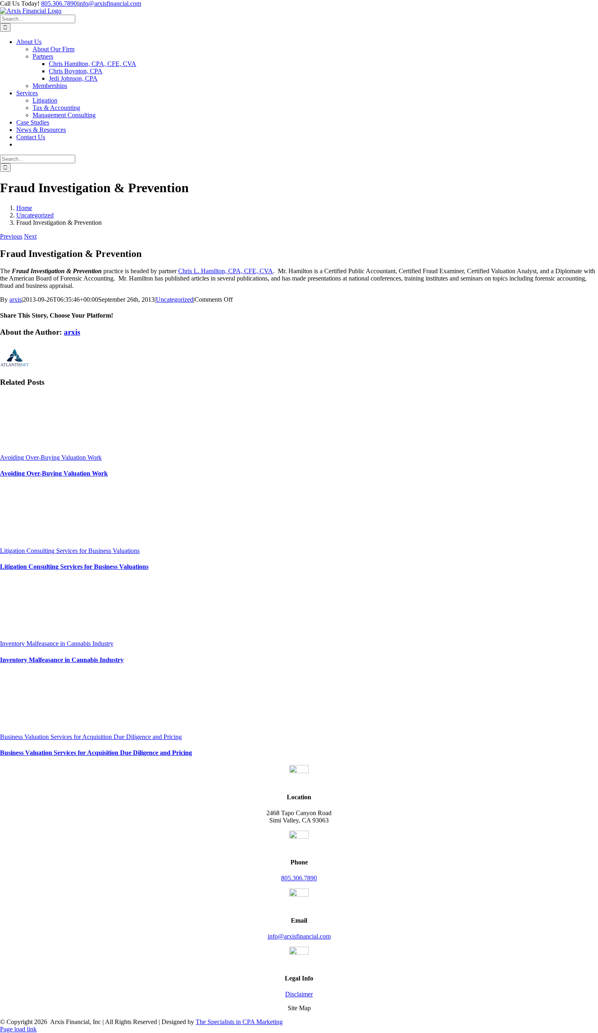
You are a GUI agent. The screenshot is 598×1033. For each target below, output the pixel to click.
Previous (11, 236)
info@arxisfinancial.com (109, 3)
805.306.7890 (59, 3)
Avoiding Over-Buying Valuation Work (51, 457)
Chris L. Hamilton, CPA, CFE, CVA (225, 271)
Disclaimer (299, 994)
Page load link (18, 1029)
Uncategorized (174, 299)
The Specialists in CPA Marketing (239, 1021)
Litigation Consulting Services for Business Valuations (70, 550)
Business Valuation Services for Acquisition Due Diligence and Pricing (91, 736)
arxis (15, 299)
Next (30, 236)
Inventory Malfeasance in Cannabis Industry (56, 643)
